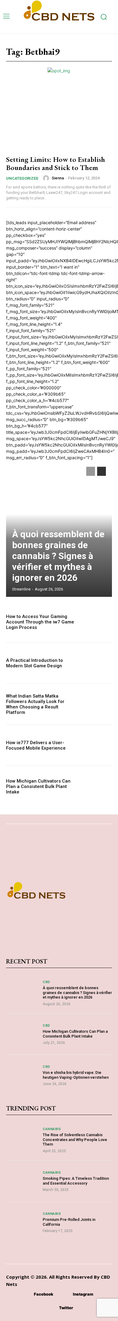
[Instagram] (64, 1294)
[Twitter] (50, 1308)
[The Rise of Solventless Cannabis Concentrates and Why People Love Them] (22, 1140)
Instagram (83, 1294)
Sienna (58, 178)
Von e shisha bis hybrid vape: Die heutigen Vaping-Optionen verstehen (76, 1075)
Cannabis (52, 1129)
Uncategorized (22, 178)
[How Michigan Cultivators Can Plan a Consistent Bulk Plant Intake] (96, 786)
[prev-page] (90, 471)
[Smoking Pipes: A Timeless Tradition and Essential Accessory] (22, 1181)
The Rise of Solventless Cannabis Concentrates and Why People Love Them (75, 1139)
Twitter (66, 1307)
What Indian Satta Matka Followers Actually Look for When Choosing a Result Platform (35, 704)
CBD (46, 982)
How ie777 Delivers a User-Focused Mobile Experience (36, 745)
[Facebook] (25, 1294)
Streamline (21, 589)
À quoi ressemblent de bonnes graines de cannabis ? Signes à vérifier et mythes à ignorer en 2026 (58, 556)
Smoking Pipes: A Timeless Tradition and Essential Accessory (76, 1180)
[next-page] (101, 471)
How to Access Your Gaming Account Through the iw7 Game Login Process (40, 622)
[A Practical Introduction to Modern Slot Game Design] (96, 663)
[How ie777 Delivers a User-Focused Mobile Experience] (96, 745)
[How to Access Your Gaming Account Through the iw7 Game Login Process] (96, 622)
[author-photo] (47, 178)
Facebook (43, 1294)
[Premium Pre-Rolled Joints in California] (22, 1222)
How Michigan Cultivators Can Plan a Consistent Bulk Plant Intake (38, 786)
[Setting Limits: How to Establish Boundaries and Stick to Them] (59, 117)
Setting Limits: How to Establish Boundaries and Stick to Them (55, 163)
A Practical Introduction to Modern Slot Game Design (34, 663)
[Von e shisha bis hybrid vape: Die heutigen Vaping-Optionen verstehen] (22, 1075)
